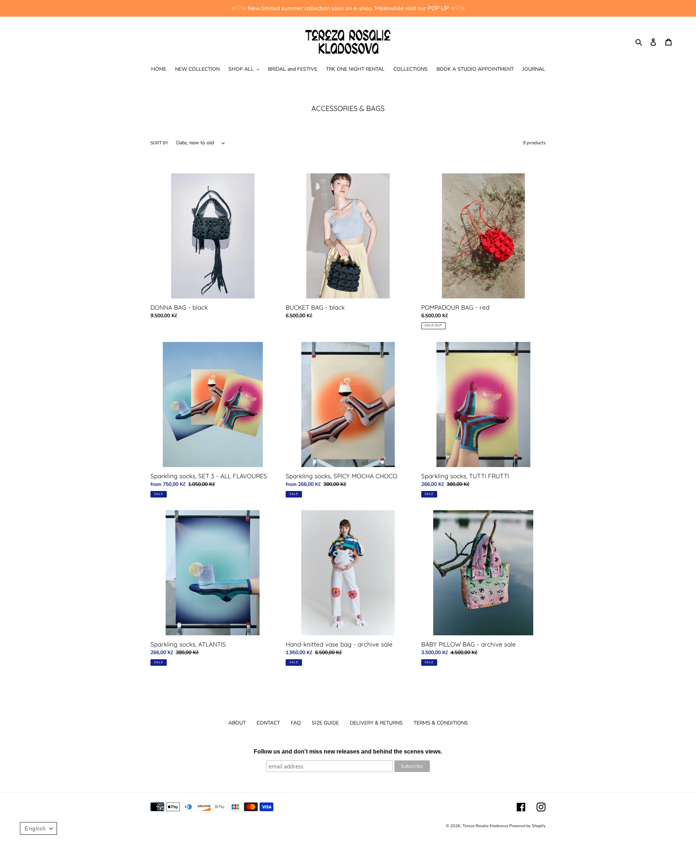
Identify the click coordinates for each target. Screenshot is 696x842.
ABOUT (237, 722)
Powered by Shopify (527, 826)
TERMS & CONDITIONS (441, 722)
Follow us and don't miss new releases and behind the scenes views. (348, 751)
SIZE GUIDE (325, 722)
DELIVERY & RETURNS (376, 722)
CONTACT (268, 722)
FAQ (296, 722)
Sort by (159, 143)
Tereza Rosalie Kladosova (486, 826)
